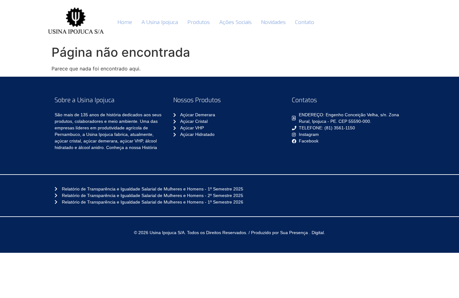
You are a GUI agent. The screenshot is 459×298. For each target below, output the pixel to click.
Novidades (273, 22)
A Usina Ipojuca (159, 22)
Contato (304, 22)
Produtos (198, 22)
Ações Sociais (235, 22)
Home (124, 22)
